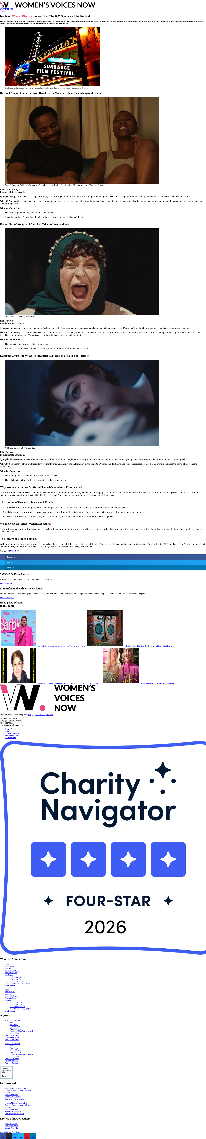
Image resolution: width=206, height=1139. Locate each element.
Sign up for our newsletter (14, 1099)
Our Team (8, 968)
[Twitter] (15, 1136)
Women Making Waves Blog (16, 1088)
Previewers (14, 1025)
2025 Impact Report (17, 977)
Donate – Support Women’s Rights (18, 1090)
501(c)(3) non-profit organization (40, 715)
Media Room (10, 986)
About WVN (10, 966)
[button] (103, 557)
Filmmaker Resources (13, 1097)
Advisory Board (11, 973)
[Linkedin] (33, 1136)
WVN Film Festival (12, 1020)
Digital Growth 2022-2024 (20, 983)
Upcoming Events (11, 1095)
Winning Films (15, 1029)
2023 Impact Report (17, 981)
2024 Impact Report (17, 979)
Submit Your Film (16, 1033)
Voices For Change (12, 1037)
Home (7, 964)
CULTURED (14, 551)
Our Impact (9, 975)
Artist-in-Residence (12, 1040)
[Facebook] (3, 1136)
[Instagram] (9, 1136)
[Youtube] (27, 1136)
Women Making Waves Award (21, 1031)
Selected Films (15, 1027)
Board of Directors (12, 971)
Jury (11, 1022)
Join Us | (8, 1092)
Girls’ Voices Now (12, 1035)
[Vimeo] (21, 1136)
